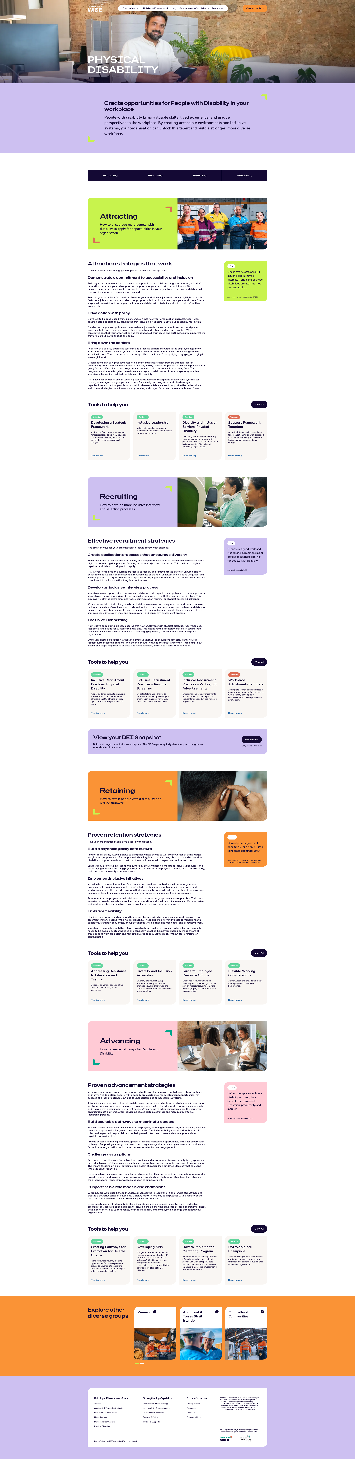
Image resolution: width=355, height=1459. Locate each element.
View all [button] (259, 662)
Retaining (199, 175)
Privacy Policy (99, 1441)
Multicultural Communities (105, 1412)
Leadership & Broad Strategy (155, 1403)
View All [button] (259, 404)
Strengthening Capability (192, 8)
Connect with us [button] (255, 8)
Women (97, 1403)
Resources (217, 8)
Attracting (110, 175)
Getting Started (131, 8)
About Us (191, 1412)
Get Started (251, 739)
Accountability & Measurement (156, 1408)
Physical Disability (102, 1426)
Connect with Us (194, 1417)
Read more (97, 456)
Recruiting (155, 175)
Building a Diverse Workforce (158, 8)
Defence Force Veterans (104, 1422)
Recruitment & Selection (153, 1412)
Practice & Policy (150, 1417)
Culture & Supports (151, 1422)
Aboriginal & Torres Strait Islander (109, 1408)
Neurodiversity (100, 1417)
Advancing (244, 175)
